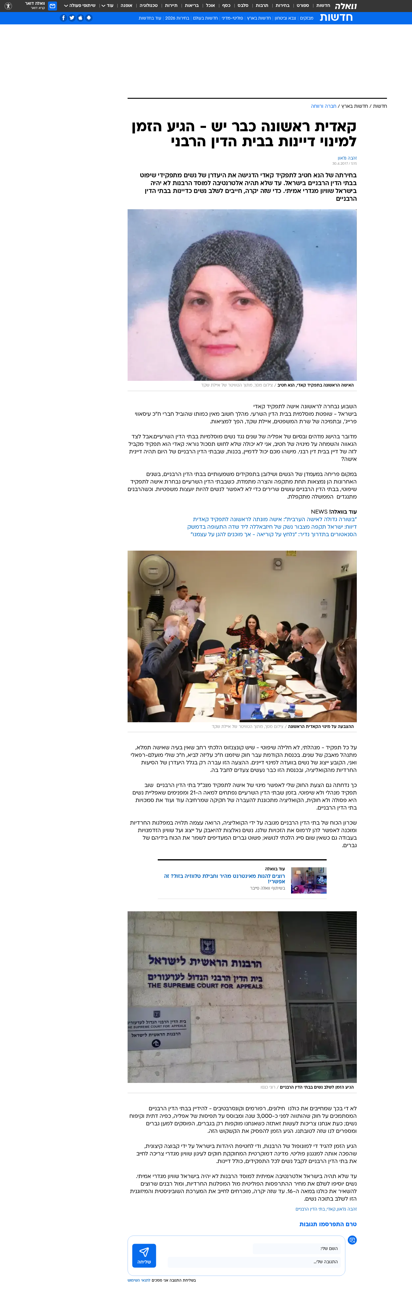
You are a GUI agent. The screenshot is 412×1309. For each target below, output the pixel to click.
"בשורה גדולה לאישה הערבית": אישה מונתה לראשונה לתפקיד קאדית (275, 520)
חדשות (323, 6)
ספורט (303, 6)
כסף (226, 6)
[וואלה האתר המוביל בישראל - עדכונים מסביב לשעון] (346, 6)
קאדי (331, 1209)
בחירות (283, 6)
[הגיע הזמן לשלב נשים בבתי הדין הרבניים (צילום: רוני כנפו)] (242, 1002)
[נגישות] (8, 6)
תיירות (171, 6)
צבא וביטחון (285, 18)
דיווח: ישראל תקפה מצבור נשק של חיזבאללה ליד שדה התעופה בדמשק (272, 527)
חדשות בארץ (259, 18)
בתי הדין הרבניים (310, 1209)
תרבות (262, 6)
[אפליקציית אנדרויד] (89, 18)
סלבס (243, 6)
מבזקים (306, 18)
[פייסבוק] (63, 18)
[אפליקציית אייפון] (80, 18)
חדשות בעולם (205, 18)
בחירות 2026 (177, 18)
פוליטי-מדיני (232, 18)
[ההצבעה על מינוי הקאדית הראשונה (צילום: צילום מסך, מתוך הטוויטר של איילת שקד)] (242, 641)
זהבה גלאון (347, 1209)
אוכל (210, 6)
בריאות (192, 6)
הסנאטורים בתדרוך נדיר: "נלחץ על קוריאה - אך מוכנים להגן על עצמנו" (274, 535)
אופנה (126, 6)
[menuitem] (319, 6)
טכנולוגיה (149, 6)
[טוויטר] (72, 18)
